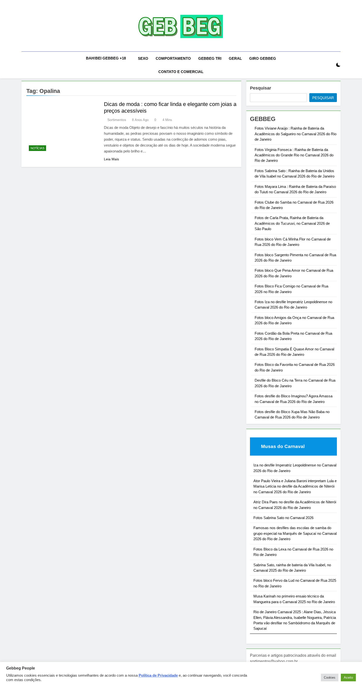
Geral (235, 58)
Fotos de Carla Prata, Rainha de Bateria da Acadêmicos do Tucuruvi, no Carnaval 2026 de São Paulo (292, 223)
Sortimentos (116, 120)
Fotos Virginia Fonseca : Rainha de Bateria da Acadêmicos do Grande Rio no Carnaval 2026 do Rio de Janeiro (294, 155)
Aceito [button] (348, 677)
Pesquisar (260, 88)
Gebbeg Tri (209, 58)
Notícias (37, 148)
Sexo (143, 58)
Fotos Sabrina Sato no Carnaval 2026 (283, 518)
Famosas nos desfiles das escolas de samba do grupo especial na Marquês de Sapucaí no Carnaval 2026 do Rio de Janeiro (295, 533)
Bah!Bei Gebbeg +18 (106, 58)
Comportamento (173, 58)
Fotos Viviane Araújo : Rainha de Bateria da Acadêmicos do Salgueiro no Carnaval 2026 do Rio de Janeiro (295, 133)
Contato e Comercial (180, 72)
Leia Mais (111, 159)
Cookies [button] (329, 677)
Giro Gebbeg (262, 58)
